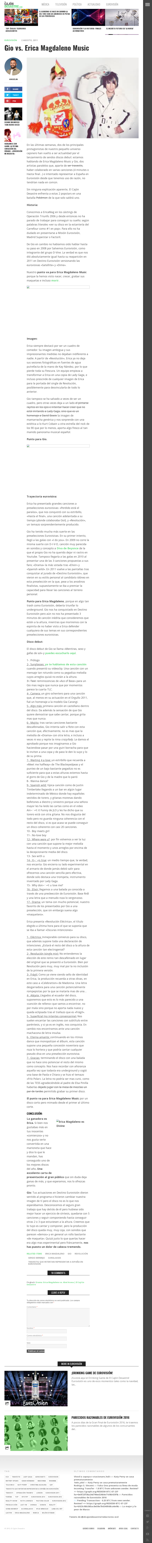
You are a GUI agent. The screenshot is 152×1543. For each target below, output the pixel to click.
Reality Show (11, 1501)
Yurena (9, 1497)
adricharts (40, 1477)
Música (45, 4)
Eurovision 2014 (38, 1497)
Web (28, 1343)
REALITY (52, 1505)
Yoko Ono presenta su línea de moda (117, 1485)
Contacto (135, 1528)
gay (51, 1485)
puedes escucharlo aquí (60, 653)
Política (77, 4)
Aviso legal (123, 1528)
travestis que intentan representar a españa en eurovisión (55, 1262)
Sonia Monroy (12, 1509)
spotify (25, 1497)
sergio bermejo (36, 1257)
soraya (43, 1505)
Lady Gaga (27, 1477)
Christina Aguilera (38, 1485)
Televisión (61, 4)
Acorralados (27, 1509)
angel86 (13, 79)
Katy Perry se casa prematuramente (107, 1482)
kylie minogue (42, 1509)
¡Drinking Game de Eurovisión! (92, 1373)
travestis (16, 1477)
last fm (23, 1505)
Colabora (101, 1528)
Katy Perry (22, 1485)
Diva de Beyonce (68, 548)
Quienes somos (88, 1528)
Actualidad (94, 4)
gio (69, 1253)
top (16, 1497)
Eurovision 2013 (55, 1497)
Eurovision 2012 (59, 1501)
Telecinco (10, 1485)
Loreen (39, 1493)
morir (55, 280)
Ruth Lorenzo (26, 1501)
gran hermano (28, 1481)
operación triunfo (24, 1493)
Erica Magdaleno (54, 1253)
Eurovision (53, 1477)
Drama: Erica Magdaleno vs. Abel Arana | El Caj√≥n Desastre (55, 1283)
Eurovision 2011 (52, 1493)
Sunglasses (54, 1257)
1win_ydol (79, 1482)
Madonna (42, 1481)
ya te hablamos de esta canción (65, 664)
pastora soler (42, 1501)
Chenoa (33, 1505)
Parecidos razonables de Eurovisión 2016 (100, 1417)
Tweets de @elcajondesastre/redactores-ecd (93, 1516)
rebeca (36, 1513)
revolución (81, 1253)
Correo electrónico (35, 1336)
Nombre (30, 1328)
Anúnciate (112, 1528)
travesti (9, 1493)
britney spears (12, 1481)
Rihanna (52, 1481)
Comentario (32, 1307)
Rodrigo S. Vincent (84, 1485)
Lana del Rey (57, 1509)
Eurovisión (112, 4)
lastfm (9, 1513)
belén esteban (48, 1513)
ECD (7, 1477)
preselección (11, 1505)
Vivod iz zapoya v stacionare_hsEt (92, 1476)
